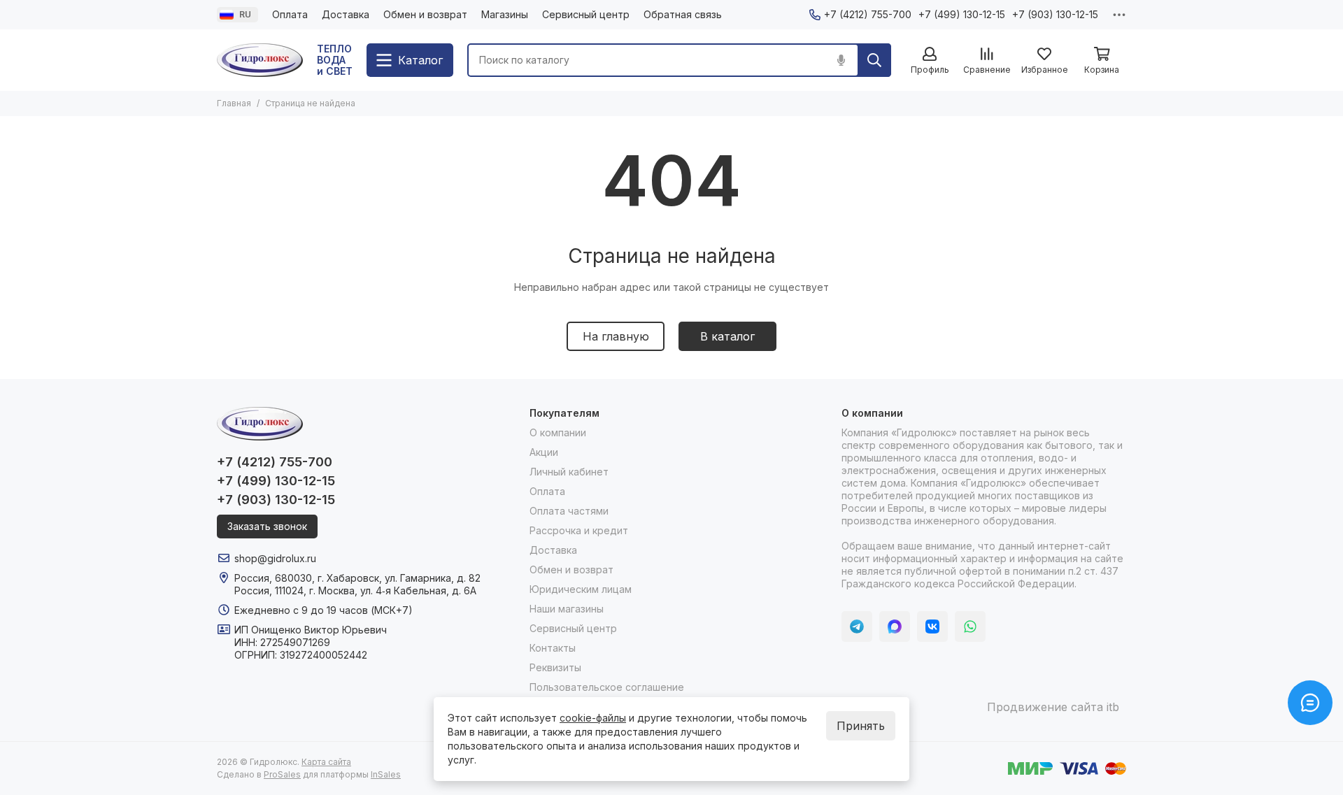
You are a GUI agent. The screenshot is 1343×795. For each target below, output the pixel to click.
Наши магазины (567, 609)
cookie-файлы (593, 718)
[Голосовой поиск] (841, 60)
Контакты (553, 648)
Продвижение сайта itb (1053, 707)
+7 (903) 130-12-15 (1055, 14)
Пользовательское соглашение (607, 687)
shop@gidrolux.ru (275, 558)
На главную (616, 336)
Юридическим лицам (581, 589)
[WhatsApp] (970, 626)
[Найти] (874, 60)
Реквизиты (555, 667)
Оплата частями (569, 511)
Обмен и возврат (425, 14)
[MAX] (894, 626)
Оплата (290, 14)
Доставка (345, 14)
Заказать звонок (267, 526)
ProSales (282, 774)
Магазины (504, 14)
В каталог (727, 336)
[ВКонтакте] (932, 626)
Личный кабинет (569, 472)
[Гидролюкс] (260, 60)
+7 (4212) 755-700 (867, 14)
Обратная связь (683, 14)
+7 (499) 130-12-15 (961, 14)
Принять (861, 726)
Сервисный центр (586, 14)
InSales (386, 774)
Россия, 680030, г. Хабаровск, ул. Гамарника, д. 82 (357, 578)
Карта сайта (326, 762)
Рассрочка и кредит (579, 530)
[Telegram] (856, 626)
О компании (558, 432)
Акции (544, 452)
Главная (234, 103)
